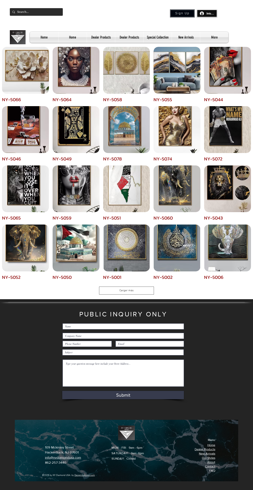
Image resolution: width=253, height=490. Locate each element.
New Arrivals (207, 453)
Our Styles (208, 457)
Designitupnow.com (84, 475)
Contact (210, 466)
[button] (182, 13)
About (211, 462)
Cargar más (126, 290)
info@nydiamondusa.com (63, 457)
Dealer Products (205, 449)
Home (211, 445)
